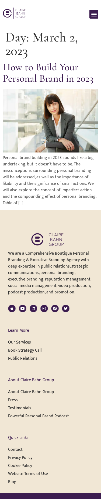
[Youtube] (22, 308)
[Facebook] (55, 308)
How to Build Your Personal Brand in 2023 (48, 73)
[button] (93, 14)
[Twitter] (65, 308)
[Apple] (12, 308)
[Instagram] (44, 308)
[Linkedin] (33, 308)
